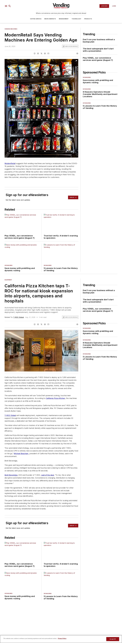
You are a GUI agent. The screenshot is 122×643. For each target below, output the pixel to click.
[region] (61, 639)
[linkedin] (38, 53)
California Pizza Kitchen (55, 398)
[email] (48, 53)
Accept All (113, 639)
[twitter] (41, 53)
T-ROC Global (18, 317)
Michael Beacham (21, 454)
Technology (76, 19)
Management (64, 19)
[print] (77, 53)
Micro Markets (50, 19)
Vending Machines (11, 29)
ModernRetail (10, 163)
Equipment (8, 280)
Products (88, 19)
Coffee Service (35, 19)
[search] (9, 6)
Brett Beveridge (11, 475)
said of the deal (47, 475)
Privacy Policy (62, 638)
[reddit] (45, 53)
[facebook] (35, 53)
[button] (6, 6)
